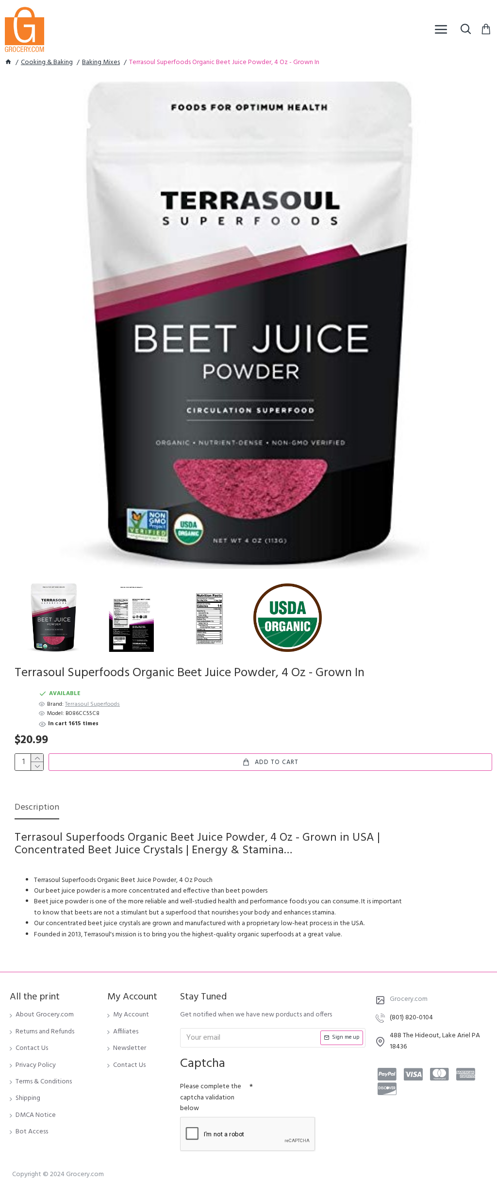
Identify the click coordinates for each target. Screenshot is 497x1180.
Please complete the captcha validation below (210, 1097)
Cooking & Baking (47, 62)
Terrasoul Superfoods (92, 704)
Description (37, 808)
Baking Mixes (101, 62)
